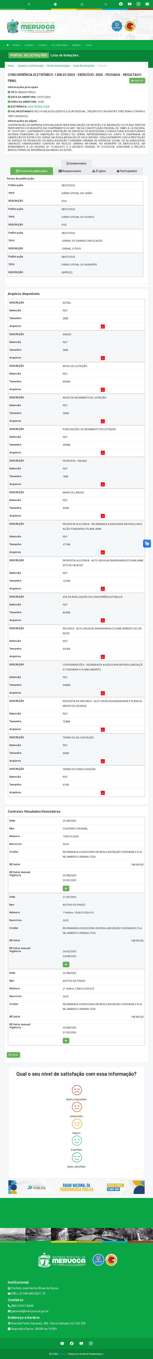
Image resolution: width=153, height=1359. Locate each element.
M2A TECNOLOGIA (38, 106)
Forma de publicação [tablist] (33, 171)
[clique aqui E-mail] (62, 1343)
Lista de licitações (83, 65)
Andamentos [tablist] (77, 163)
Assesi (62, 1353)
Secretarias (42, 45)
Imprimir (138, 80)
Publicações (76, 45)
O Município (29, 45)
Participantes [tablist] (128, 171)
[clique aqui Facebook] (71, 1343)
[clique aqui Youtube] (81, 1343)
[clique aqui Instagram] (90, 1343)
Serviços (89, 45)
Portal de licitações (58, 65)
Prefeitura (16, 45)
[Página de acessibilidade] (82, 4)
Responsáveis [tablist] (71, 171)
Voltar (14, 1055)
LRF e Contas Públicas (59, 45)
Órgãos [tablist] (100, 171)
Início (11, 65)
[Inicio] (8, 45)
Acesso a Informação (31, 65)
